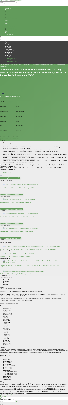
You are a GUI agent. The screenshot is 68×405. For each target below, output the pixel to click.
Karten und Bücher (12, 29)
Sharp (4, 391)
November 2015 (7, 343)
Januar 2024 (6, 322)
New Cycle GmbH (27, 389)
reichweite (57, 389)
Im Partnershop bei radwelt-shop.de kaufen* (11, 194)
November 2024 (7, 313)
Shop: (6, 42)
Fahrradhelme (13, 26)
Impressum (6, 281)
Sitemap (2, 287)
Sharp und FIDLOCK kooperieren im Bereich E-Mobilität (15, 256)
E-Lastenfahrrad (37, 384)
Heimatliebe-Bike (51, 386)
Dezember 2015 (7, 341)
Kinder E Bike (8, 48)
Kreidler (1, 389)
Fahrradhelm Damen (12, 58)
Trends (30, 391)
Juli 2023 (5, 325)
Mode (9, 389)
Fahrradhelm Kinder (12, 61)
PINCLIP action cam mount (40, 389)
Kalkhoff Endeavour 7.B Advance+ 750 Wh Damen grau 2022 (17, 188)
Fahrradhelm (8, 57)
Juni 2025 (5, 311)
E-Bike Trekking (9, 52)
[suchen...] (16, 401)
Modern (12, 389)
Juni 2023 (5, 326)
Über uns (5, 284)
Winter (34, 391)
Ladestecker (5, 389)
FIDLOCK (33, 386)
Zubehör (7, 23)
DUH (26, 384)
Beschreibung (7, 143)
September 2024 (7, 314)
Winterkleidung (39, 391)
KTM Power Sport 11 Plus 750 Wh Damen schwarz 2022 (15, 202)
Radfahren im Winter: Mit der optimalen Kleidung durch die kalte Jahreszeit (20, 274)
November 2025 (7, 308)
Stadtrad (12, 391)
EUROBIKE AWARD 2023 (25, 386)
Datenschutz (6, 283)
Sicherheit (8, 391)
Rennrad (9, 17)
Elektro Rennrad (6, 386)
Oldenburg (33, 389)
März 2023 (6, 328)
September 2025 (7, 310)
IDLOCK (56, 386)
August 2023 (6, 323)
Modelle (7, 10)
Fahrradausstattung (12, 28)
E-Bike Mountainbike (10, 51)
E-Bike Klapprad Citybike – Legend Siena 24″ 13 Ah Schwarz (16, 231)
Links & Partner (7, 280)
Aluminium (9, 384)
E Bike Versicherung (10, 34)
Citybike (9, 11)
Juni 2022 (5, 331)
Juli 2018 (5, 337)
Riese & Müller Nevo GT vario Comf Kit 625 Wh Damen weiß (17, 217)
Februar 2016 (6, 340)
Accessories (2, 384)
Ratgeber (50, 388)
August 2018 (6, 335)
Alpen (6, 384)
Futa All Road (37, 386)
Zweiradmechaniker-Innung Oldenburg (54, 391)
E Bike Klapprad (8, 49)
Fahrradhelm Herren (12, 60)
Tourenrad (9, 16)
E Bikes (43, 384)
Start (1, 64)
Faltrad (8, 14)
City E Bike (7, 43)
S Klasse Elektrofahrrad (13, 19)
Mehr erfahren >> (5, 355)
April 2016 (6, 338)
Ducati (23, 384)
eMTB (14, 386)
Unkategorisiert (7, 379)
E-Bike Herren (8, 46)
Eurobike (18, 386)
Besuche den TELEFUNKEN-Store (9, 138)
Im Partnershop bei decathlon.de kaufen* (10, 238)
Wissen (44, 391)
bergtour (13, 384)
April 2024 (6, 317)
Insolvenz (60, 386)
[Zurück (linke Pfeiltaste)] (0, 404)
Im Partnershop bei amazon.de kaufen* (10, 96)
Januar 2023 (6, 329)
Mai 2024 (5, 316)
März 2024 (6, 319)
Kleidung (64, 386)
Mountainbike (10, 13)
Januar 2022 (6, 334)
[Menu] (0, 37)
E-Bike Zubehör (8, 54)
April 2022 (6, 332)
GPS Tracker (44, 386)
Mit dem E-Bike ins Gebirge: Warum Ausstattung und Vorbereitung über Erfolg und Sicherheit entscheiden (28, 249)
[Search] (0, 39)
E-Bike (30, 384)
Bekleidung (10, 25)
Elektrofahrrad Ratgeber (60, 384)
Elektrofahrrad (49, 384)
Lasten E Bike (8, 55)
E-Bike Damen (8, 45)
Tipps (17, 391)
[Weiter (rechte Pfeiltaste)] (2, 404)
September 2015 (7, 344)
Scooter (1, 391)
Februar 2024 (6, 320)
